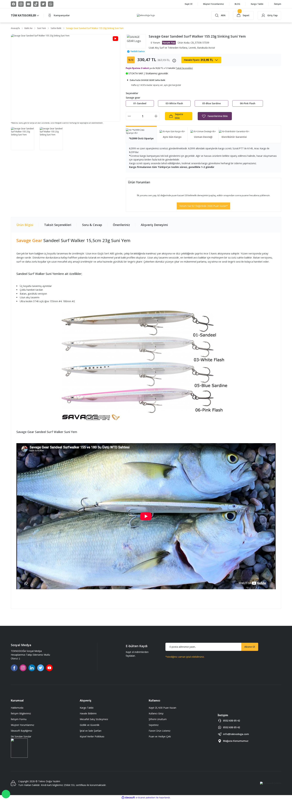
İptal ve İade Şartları (90, 730)
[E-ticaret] (145, 797)
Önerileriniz (121, 225)
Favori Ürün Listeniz (159, 730)
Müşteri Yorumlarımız (22, 725)
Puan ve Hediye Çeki (160, 736)
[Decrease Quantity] (129, 116)
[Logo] (146, 15)
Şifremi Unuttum (158, 719)
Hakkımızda (17, 707)
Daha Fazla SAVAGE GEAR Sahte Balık (147, 80)
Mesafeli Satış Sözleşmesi (94, 719)
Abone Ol (249, 646)
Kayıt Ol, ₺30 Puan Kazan (162, 707)
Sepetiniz (154, 725)
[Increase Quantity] (156, 116)
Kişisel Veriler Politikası (92, 736)
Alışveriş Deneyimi (154, 225)
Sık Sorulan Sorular (21, 736)
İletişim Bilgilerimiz (21, 713)
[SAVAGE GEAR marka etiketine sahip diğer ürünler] (136, 41)
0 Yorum (155, 42)
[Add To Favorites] (215, 116)
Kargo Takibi (86, 707)
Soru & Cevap (92, 225)
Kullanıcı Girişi (156, 713)
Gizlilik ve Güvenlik (89, 725)
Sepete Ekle (179, 116)
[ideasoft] (128, 797)
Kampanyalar (62, 15)
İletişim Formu (19, 719)
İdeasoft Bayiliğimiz (21, 730)
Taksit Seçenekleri (57, 225)
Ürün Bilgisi (24, 225)
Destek (6, 794)
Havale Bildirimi (88, 713)
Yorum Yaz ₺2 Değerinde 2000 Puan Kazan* (203, 206)
